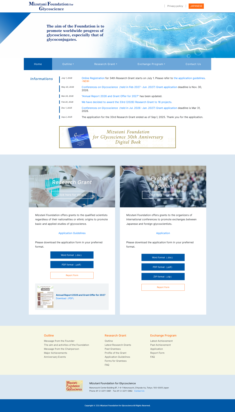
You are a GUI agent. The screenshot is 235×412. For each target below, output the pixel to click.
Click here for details (72, 194)
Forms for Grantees (116, 360)
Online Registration (93, 78)
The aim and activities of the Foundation (66, 344)
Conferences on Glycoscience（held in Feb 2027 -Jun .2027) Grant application (129, 87)
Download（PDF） (65, 298)
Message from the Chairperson (61, 348)
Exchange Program (150, 64)
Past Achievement (160, 344)
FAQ (107, 364)
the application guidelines (189, 78)
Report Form (157, 352)
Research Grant (104, 64)
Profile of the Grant (115, 352)
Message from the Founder (59, 340)
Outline (67, 64)
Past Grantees (113, 348)
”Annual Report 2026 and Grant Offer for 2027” (110, 96)
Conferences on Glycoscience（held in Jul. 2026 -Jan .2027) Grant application (129, 108)
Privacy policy (175, 6)
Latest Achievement (161, 340)
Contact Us (193, 64)
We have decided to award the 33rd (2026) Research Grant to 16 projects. (127, 102)
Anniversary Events (55, 356)
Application (163, 233)
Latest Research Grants (118, 344)
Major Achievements (55, 352)
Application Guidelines (72, 233)
